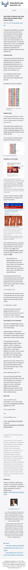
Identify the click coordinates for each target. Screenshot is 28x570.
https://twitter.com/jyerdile (15, 421)
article (7, 543)
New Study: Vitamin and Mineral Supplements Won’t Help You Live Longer (14, 548)
